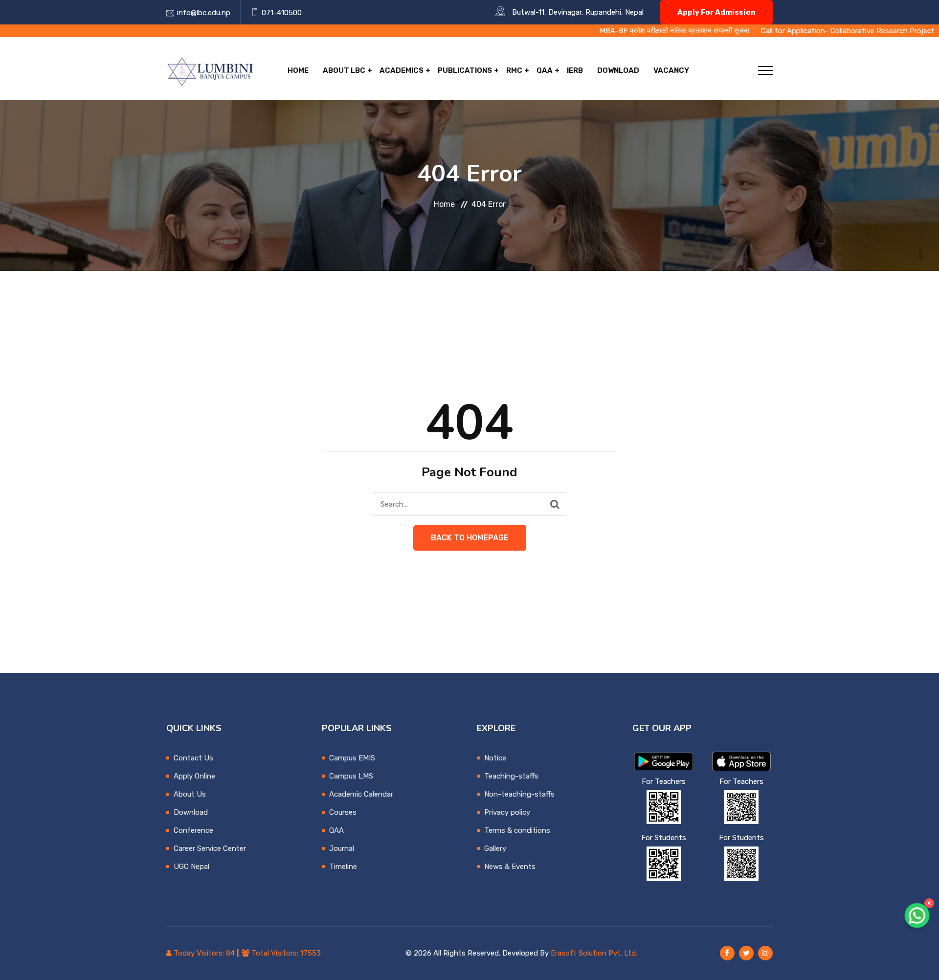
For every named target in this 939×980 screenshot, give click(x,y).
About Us (190, 794)
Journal (341, 848)
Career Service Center (210, 848)
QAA (545, 70)
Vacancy (671, 70)
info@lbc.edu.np (203, 12)
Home (298, 70)
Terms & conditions (517, 830)
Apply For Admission (716, 12)
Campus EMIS (352, 758)
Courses (343, 812)
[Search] (554, 504)
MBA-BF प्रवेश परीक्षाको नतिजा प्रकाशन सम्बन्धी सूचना (625, 30)
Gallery (495, 848)
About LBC (344, 70)
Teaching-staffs (511, 776)
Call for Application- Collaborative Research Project (799, 30)
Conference (193, 830)
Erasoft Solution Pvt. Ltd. (594, 953)
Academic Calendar (361, 794)
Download (618, 70)
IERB (575, 70)
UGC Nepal (191, 866)
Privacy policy (507, 812)
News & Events (510, 866)
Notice (495, 758)
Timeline (343, 866)
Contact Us (193, 758)
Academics (402, 70)
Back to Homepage (470, 537)
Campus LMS (351, 776)
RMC (514, 70)
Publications (465, 70)
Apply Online (194, 776)
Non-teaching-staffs (519, 794)
